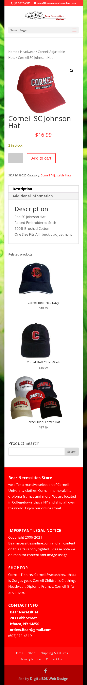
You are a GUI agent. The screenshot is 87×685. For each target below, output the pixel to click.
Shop (31, 653)
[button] (71, 70)
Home (12, 51)
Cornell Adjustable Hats (56, 175)
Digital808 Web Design (49, 678)
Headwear (27, 51)
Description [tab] (22, 189)
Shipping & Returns (54, 653)
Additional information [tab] (33, 196)
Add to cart (41, 158)
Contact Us (54, 659)
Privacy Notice (31, 659)
